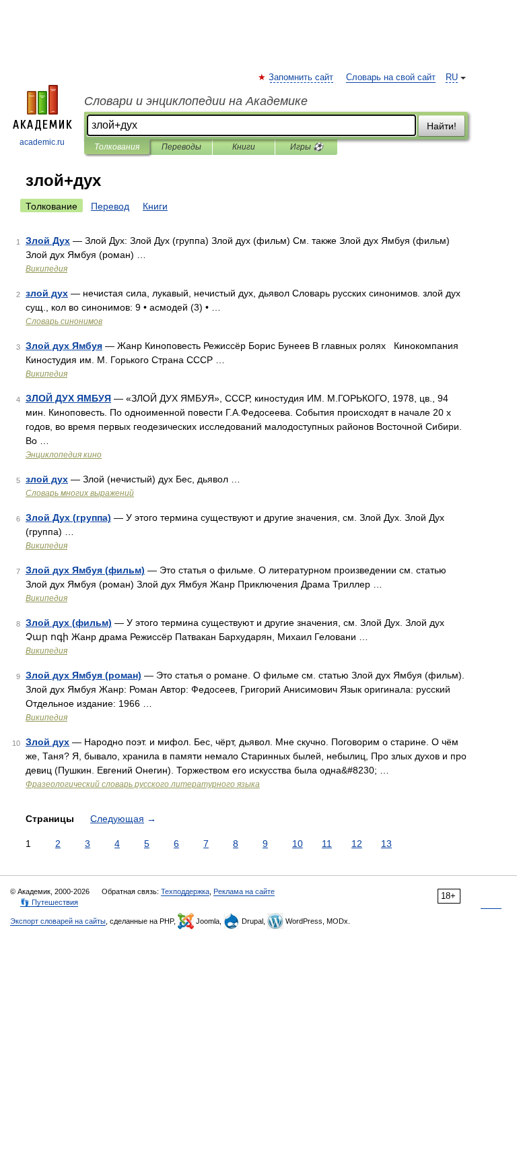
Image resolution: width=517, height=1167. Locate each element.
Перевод (110, 206)
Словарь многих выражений (80, 493)
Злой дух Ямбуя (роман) (83, 675)
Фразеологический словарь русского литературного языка (143, 784)
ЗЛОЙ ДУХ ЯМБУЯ (68, 398)
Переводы (181, 147)
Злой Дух (48, 240)
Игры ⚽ (306, 147)
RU (452, 77)
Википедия (46, 269)
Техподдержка (185, 891)
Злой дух (47, 741)
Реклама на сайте (244, 891)
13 (386, 843)
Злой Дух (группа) (68, 517)
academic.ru (42, 142)
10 (297, 843)
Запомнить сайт (301, 77)
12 (356, 843)
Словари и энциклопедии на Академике (196, 101)
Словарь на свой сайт (391, 77)
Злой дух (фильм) (69, 622)
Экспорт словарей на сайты (58, 921)
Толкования (116, 147)
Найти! (441, 126)
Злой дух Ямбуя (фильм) (85, 570)
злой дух (47, 293)
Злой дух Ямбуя (64, 345)
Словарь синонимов (64, 321)
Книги (243, 147)
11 (327, 843)
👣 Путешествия (49, 902)
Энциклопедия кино (64, 455)
